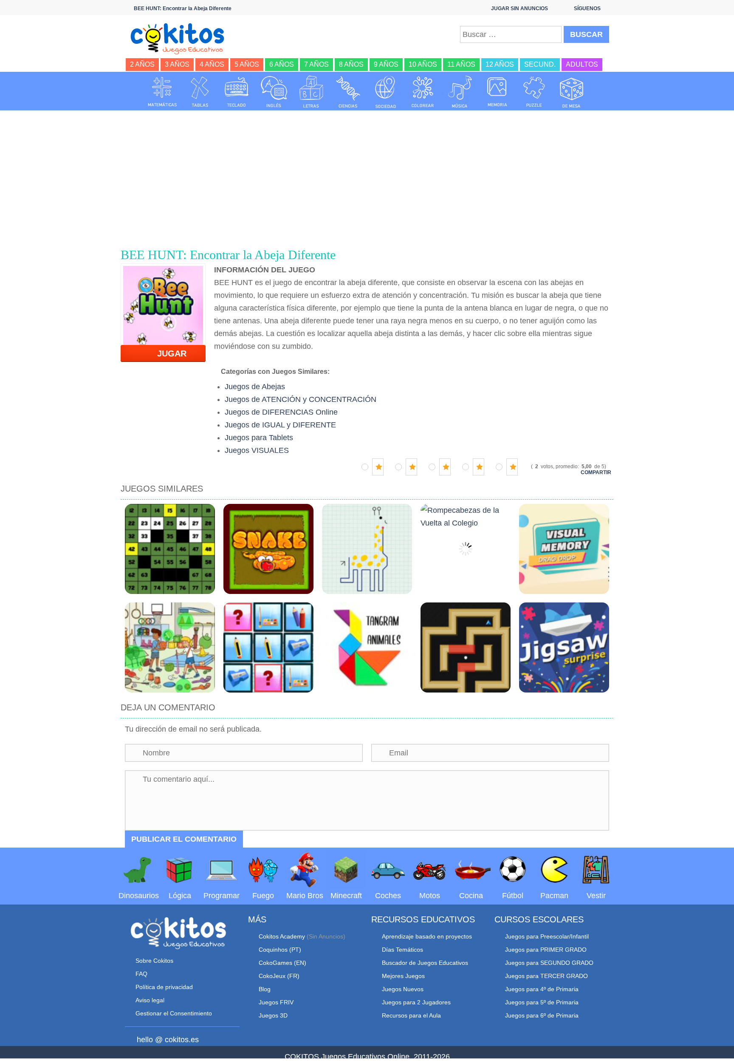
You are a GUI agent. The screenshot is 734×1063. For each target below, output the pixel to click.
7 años (316, 64)
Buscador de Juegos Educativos (425, 962)
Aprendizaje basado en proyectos (427, 936)
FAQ (141, 973)
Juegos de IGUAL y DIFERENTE (280, 425)
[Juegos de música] (460, 92)
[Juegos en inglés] (274, 92)
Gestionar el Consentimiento (174, 1013)
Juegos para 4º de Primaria (542, 989)
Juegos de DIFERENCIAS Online (281, 412)
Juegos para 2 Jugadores (416, 1002)
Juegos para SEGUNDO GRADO (549, 962)
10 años (423, 64)
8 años (351, 64)
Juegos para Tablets (259, 437)
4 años (212, 64)
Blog (265, 989)
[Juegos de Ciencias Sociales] (385, 92)
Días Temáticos (402, 949)
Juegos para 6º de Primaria (542, 1015)
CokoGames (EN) (282, 962)
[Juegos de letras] (311, 92)
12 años (500, 64)
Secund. (540, 64)
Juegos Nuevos (402, 989)
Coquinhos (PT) (280, 949)
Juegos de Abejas (255, 386)
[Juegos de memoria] (497, 92)
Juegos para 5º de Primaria (542, 1002)
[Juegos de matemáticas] (162, 92)
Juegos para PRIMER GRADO (546, 949)
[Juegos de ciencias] (348, 92)
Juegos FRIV (276, 1002)
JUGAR (166, 353)
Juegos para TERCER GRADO (546, 976)
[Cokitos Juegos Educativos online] (181, 38)
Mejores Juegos (403, 976)
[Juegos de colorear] (422, 92)
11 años (461, 64)
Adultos (582, 64)
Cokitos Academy (282, 936)
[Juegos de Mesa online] (571, 92)
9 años (386, 64)
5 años (246, 64)
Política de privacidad (164, 987)
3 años (177, 64)
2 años (142, 64)
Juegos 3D (273, 1015)
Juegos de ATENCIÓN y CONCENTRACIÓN (300, 399)
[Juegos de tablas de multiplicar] (199, 92)
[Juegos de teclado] (236, 92)
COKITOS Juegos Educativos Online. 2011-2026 (367, 1056)
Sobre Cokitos (154, 960)
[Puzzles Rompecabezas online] (534, 92)
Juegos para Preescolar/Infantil (547, 936)
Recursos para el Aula (411, 1015)
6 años (281, 64)
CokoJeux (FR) (279, 976)
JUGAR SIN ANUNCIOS (519, 8)
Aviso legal (150, 1000)
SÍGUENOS (587, 8)
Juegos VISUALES (257, 450)
